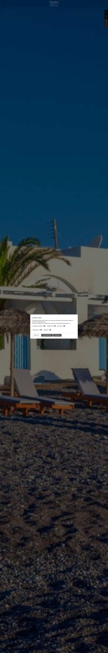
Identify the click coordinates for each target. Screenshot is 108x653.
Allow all (57, 335)
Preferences (36, 329)
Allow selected (47, 335)
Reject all (36, 335)
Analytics (45, 329)
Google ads (50, 326)
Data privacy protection (65, 323)
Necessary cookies (37, 326)
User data (59, 326)
